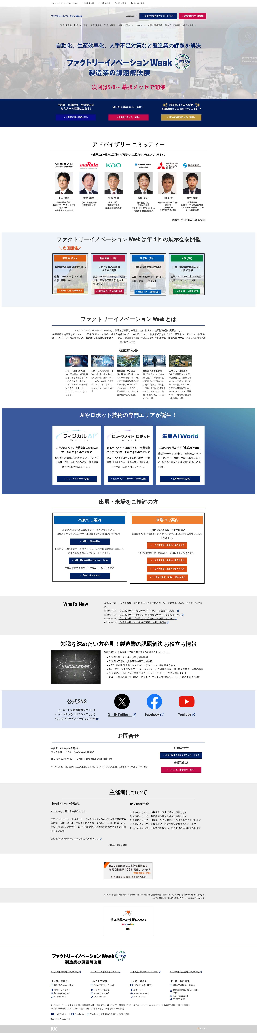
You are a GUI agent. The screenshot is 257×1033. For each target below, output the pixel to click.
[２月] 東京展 (95, 25)
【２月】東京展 (88, 3)
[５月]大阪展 (109, 25)
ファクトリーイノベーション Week (64, 3)
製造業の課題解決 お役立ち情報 (179, 25)
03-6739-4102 (60, 996)
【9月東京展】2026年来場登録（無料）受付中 (142, 622)
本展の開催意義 (155, 25)
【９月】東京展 (120, 3)
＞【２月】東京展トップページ (65, 972)
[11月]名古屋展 (80, 25)
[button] (158, 16)
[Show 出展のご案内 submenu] (132, 25)
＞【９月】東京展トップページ (144, 972)
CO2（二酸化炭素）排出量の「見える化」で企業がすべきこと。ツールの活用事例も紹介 (154, 677)
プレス (139, 25)
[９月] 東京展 (66, 25)
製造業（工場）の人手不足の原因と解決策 (130, 661)
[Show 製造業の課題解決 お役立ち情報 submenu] (195, 25)
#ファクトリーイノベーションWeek (75, 718)
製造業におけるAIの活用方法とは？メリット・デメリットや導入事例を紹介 (147, 673)
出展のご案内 (124, 25)
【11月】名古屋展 (137, 3)
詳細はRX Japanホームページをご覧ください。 (75, 838)
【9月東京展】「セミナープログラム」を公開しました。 (148, 610)
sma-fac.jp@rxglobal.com (99, 758)
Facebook (152, 714)
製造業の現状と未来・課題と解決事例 (128, 657)
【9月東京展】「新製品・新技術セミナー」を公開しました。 (150, 614)
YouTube (184, 714)
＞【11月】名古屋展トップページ (185, 972)
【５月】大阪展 (104, 3)
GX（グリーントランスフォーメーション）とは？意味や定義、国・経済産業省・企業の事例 (156, 669)
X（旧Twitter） (120, 714)
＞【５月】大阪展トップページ (104, 972)
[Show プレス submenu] (144, 25)
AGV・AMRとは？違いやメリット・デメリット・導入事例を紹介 (142, 665)
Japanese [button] (130, 16)
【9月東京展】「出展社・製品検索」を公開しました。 (147, 618)
